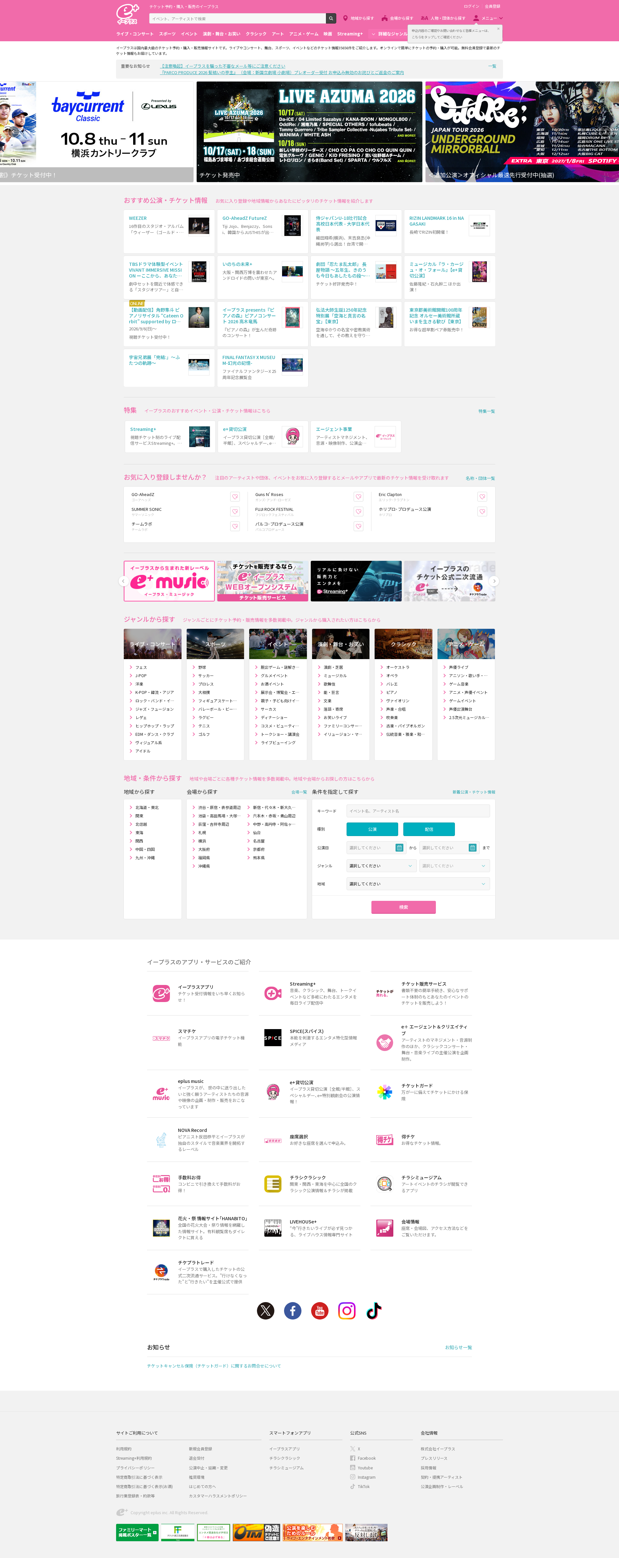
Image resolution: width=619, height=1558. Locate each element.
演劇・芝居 (333, 667)
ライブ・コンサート (135, 34)
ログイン (471, 6)
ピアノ (392, 692)
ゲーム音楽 (458, 683)
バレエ (392, 683)
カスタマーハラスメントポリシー (218, 1495)
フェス (141, 667)
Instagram (347, 1310)
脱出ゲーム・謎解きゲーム (281, 667)
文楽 (327, 700)
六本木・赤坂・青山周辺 (274, 815)
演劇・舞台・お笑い (222, 34)
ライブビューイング (278, 742)
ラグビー (206, 717)
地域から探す (362, 18)
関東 (139, 815)
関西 (139, 840)
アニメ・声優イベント (468, 692)
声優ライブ (458, 667)
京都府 (259, 849)
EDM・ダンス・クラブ (154, 734)
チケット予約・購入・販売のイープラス (184, 6)
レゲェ (141, 717)
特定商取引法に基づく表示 (139, 1477)
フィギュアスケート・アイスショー (218, 700)
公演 (372, 829)
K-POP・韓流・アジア (154, 692)
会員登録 (492, 6)
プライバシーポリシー (135, 1467)
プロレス (206, 683)
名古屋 (259, 840)
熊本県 (259, 857)
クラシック (256, 34)
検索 (403, 907)
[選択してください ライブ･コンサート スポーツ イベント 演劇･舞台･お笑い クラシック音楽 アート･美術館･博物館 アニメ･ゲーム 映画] (382, 865)
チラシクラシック (284, 1458)
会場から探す (401, 18)
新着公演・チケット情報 (474, 791)
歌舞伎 (329, 683)
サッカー (206, 675)
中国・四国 (145, 849)
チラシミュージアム (286, 1467)
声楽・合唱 (396, 709)
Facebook (292, 1310)
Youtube (320, 1310)
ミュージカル (335, 675)
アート (278, 34)
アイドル (143, 751)
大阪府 (204, 849)
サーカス (268, 709)
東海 (139, 832)
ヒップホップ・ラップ (154, 725)
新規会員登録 (200, 1448)
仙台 (257, 832)
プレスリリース (434, 1458)
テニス (204, 725)
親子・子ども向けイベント (281, 700)
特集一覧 (486, 411)
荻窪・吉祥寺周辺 (213, 824)
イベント (189, 34)
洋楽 (139, 683)
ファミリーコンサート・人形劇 (344, 725)
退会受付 (196, 1458)
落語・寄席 (333, 709)
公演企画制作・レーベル (442, 1486)
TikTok (374, 1310)
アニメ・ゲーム (304, 34)
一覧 (492, 66)
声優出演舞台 (460, 709)
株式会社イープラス (438, 1448)
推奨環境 (196, 1477)
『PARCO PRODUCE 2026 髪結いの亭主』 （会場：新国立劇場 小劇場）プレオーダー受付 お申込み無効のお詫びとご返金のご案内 (282, 72)
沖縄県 (204, 866)
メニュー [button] (489, 18)
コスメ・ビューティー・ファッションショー (281, 725)
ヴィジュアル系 (148, 742)
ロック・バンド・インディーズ (155, 700)
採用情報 (428, 1467)
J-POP (141, 675)
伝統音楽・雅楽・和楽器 (406, 734)
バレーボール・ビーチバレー (218, 709)
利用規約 (124, 1448)
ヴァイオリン (397, 700)
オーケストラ (397, 667)
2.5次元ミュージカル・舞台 (469, 717)
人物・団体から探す (448, 18)
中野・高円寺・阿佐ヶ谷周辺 (275, 824)
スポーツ (167, 34)
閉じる (498, 28)
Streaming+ (350, 34)
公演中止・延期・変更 (208, 1467)
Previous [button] (13, 132)
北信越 (141, 824)
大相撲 (204, 692)
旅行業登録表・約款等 (135, 1495)
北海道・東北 (147, 807)
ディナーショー (274, 717)
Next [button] (605, 132)
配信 (429, 829)
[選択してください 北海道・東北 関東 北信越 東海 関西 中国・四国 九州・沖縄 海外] (418, 883)
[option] (309, 131)
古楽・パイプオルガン (405, 725)
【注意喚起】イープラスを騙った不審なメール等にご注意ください (222, 66)
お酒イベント (272, 683)
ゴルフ (204, 734)
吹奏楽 (392, 717)
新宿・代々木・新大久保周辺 (275, 807)
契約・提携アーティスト (442, 1477)
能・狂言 (331, 692)
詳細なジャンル (393, 34)
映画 (328, 34)
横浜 (202, 840)
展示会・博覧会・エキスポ (281, 692)
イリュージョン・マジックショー (344, 734)
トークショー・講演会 (280, 734)
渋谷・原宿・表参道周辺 (219, 807)
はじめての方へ (202, 1486)
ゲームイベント (462, 700)
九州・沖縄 (145, 857)
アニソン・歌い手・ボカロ (469, 675)
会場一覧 (299, 791)
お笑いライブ (335, 717)
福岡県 (204, 857)
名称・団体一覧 (480, 478)
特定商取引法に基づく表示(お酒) (144, 1486)
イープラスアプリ (284, 1448)
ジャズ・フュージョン (154, 709)
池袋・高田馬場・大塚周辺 (220, 815)
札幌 (202, 832)
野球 (202, 667)
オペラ (392, 675)
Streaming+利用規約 (134, 1458)
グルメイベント (274, 675)
